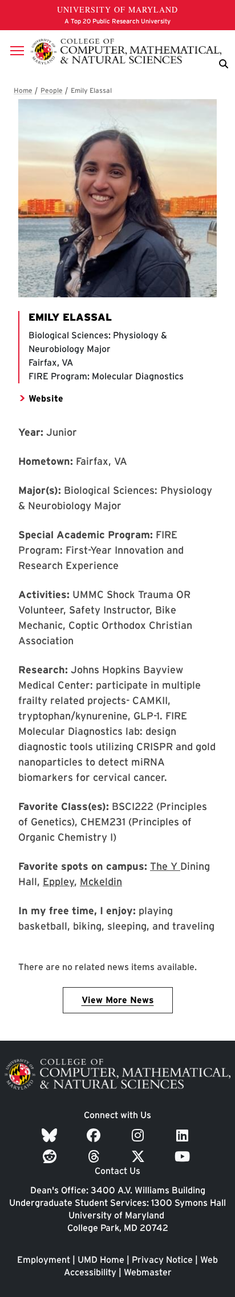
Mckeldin (101, 881)
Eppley (58, 881)
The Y (165, 866)
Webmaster (148, 1272)
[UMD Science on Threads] (95, 1156)
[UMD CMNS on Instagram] (139, 1135)
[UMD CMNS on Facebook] (95, 1135)
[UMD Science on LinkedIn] (184, 1135)
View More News (118, 1000)
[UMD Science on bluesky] (51, 1135)
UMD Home (101, 1259)
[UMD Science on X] (139, 1156)
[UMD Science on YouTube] (184, 1156)
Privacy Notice (162, 1259)
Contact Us (117, 1170)
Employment (43, 1259)
